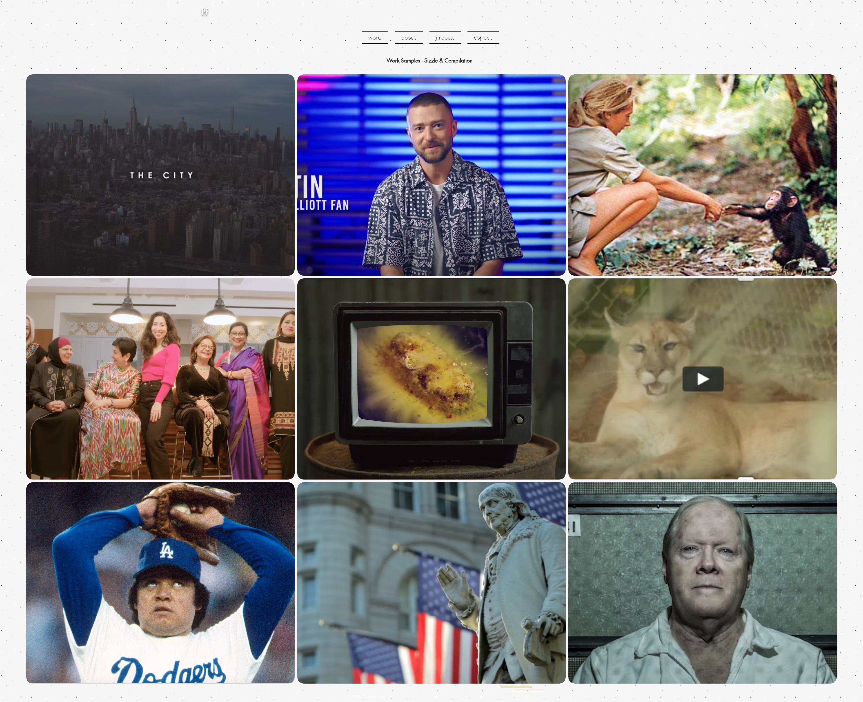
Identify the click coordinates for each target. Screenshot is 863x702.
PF (205, 12)
